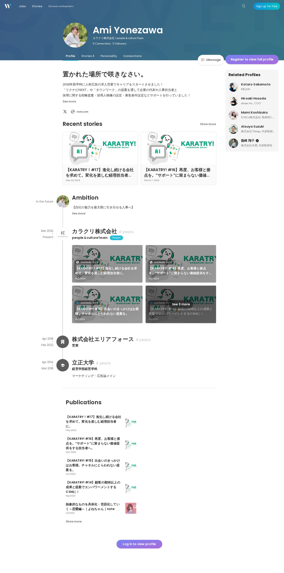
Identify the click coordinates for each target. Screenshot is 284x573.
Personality (109, 56)
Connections (132, 56)
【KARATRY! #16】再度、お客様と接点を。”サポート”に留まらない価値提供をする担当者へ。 (180, 270)
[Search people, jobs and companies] (244, 6)
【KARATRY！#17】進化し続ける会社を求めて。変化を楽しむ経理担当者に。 (106, 270)
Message (213, 60)
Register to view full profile (252, 59)
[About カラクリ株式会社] (62, 233)
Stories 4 (87, 56)
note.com (82, 111)
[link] (107, 264)
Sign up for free (266, 6)
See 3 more (181, 304)
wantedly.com (89, 262)
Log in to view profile (139, 544)
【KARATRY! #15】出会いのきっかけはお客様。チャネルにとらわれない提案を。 (107, 311)
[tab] (70, 56)
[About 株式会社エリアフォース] (62, 342)
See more (69, 101)
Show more (208, 124)
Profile (70, 56)
